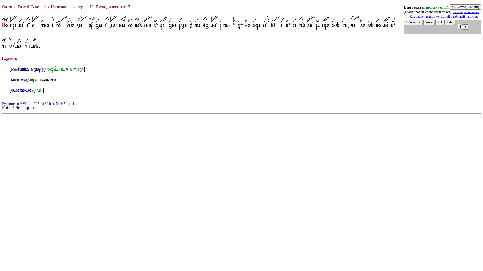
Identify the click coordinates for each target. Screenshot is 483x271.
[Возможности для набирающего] (460, 27)
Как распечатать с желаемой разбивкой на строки (444, 16)
